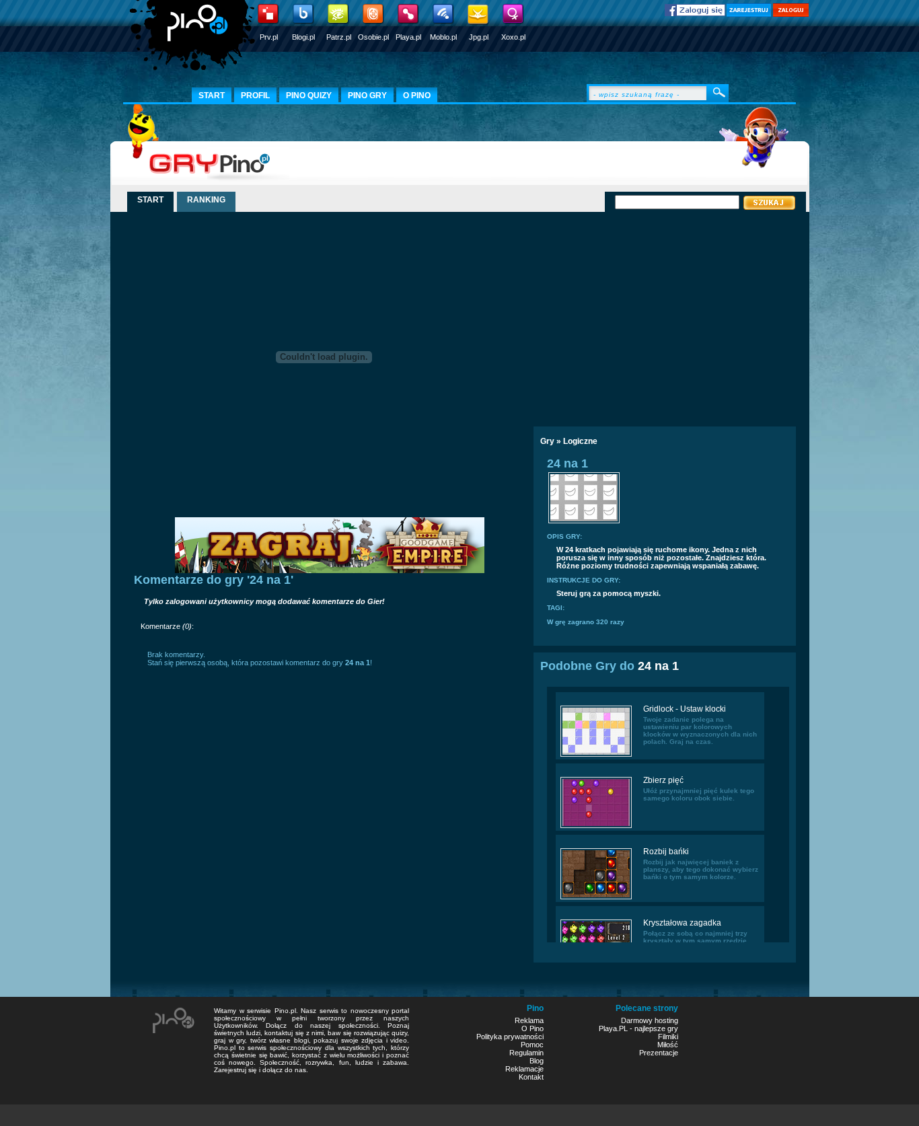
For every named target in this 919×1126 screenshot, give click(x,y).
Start (211, 95)
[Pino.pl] (194, 40)
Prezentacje (658, 1053)
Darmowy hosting (649, 1020)
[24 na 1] (584, 522)
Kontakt (531, 1077)
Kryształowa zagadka (682, 923)
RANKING (206, 199)
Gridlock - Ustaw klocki (684, 709)
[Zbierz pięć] (596, 826)
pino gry (367, 95)
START (150, 199)
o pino (417, 95)
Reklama (529, 1020)
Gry (547, 441)
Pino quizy (309, 95)
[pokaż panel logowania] (791, 14)
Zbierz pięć (663, 780)
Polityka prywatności (510, 1037)
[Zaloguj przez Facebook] (695, 13)
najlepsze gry (656, 1028)
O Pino (532, 1028)
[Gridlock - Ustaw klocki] (596, 755)
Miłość (667, 1045)
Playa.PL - (616, 1028)
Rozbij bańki (666, 851)
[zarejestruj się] (749, 14)
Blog (536, 1061)
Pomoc (532, 1045)
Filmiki (668, 1037)
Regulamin (526, 1053)
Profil (255, 95)
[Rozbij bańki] (596, 898)
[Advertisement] (650, 314)
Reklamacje (524, 1069)
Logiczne (580, 441)
